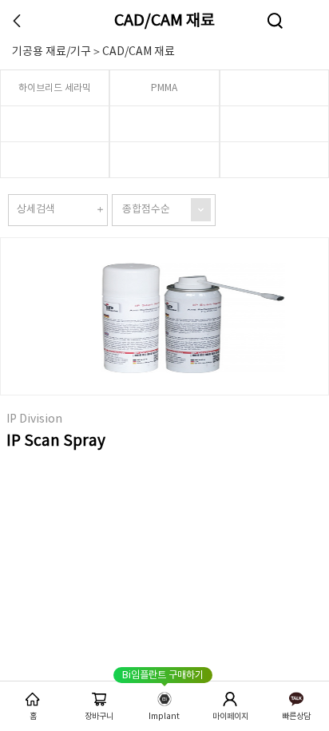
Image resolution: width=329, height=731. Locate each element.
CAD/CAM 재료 (164, 21)
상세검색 (36, 210)
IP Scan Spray (55, 441)
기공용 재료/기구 (51, 52)
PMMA (164, 88)
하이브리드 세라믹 (54, 88)
